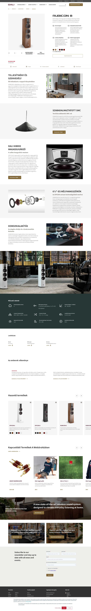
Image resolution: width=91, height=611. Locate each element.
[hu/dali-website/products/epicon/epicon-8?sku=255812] (42, 433)
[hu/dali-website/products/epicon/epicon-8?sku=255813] (36, 433)
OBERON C (17, 592)
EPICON (9, 596)
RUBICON (27, 8)
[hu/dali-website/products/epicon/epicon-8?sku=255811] (38, 433)
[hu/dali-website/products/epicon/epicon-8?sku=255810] (46, 433)
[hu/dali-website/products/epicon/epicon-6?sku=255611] (17, 433)
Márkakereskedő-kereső (50, 592)
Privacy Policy (28, 601)
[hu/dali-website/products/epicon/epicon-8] (45, 412)
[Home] (11, 4)
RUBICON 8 (34, 8)
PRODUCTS (14, 8)
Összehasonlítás (68, 55)
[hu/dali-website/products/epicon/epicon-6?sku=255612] (14, 433)
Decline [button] (69, 607)
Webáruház (29, 594)
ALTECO (16, 596)
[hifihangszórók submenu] (25, 4)
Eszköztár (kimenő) (30, 596)
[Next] (81, 395)
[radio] (53, 50)
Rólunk (28, 592)
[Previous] (76, 395)
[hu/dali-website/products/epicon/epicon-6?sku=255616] (19, 433)
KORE (9, 592)
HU (8, 8)
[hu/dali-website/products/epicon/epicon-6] (20, 412)
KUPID (16, 594)
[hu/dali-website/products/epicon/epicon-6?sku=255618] (12, 433)
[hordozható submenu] (46, 4)
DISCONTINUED (20, 8)
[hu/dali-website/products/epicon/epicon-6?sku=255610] (21, 433)
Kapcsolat (48, 596)
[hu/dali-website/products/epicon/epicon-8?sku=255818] (40, 433)
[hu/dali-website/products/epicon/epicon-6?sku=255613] (10, 433)
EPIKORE (9, 594)
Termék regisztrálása (49, 594)
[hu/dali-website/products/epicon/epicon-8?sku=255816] (44, 433)
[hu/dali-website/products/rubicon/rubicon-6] (71, 412)
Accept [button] (64, 607)
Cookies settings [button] (58, 607)
